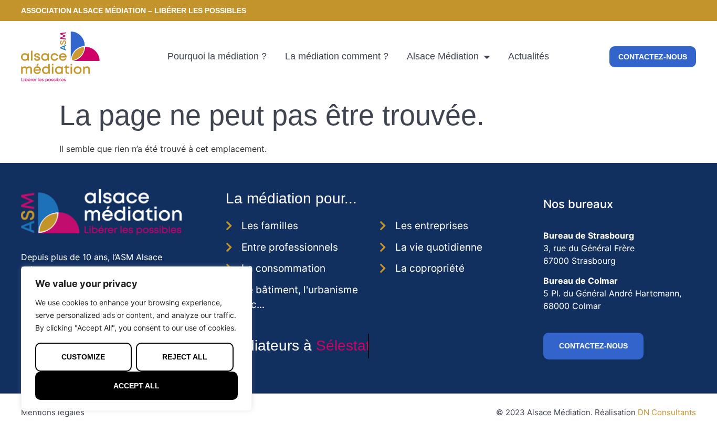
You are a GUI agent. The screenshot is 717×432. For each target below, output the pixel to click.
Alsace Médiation (443, 56)
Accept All (136, 386)
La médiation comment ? (336, 56)
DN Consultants (667, 412)
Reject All (184, 357)
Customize (83, 357)
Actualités (528, 56)
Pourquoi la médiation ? (217, 56)
